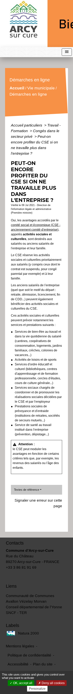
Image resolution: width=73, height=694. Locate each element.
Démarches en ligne (28, 94)
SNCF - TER (16, 612)
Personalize (37, 688)
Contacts (15, 543)
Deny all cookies (53, 683)
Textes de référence (26, 489)
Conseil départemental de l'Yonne (34, 607)
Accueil (17, 88)
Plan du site (43, 664)
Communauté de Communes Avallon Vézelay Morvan (30, 598)
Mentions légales (20, 646)
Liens (11, 586)
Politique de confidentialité (29, 655)
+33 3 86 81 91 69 (21, 567)
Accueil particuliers (27, 125)
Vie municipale (41, 88)
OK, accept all (22, 683)
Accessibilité (18, 664)
